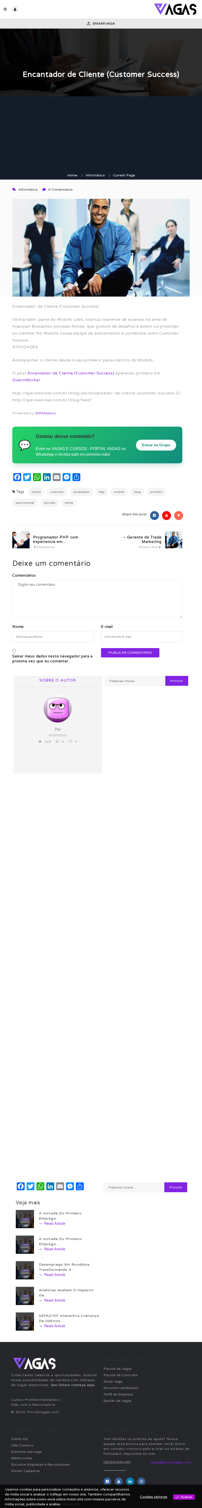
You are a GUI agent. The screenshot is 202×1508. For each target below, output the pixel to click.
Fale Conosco (22, 1445)
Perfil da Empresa (118, 1394)
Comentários (24, 575)
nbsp (137, 492)
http (102, 492)
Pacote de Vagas (117, 1369)
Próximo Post (149, 547)
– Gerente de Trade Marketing (142, 539)
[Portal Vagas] (149, 9)
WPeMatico (45, 413)
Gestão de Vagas (117, 1401)
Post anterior (45, 547)
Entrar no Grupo (156, 445)
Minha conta (21, 1458)
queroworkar (25, 502)
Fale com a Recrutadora (33, 1405)
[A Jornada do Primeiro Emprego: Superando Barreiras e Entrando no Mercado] (25, 1244)
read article (54, 1223)
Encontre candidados (121, 1388)
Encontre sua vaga (26, 1452)
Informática (95, 175)
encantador (81, 492)
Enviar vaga (103, 24)
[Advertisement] (101, 135)
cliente (36, 492)
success (49, 502)
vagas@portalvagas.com (171, 1462)
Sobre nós (19, 1439)
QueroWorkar (26, 380)
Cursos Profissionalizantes (35, 1400)
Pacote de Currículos (120, 1375)
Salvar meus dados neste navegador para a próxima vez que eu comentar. (52, 658)
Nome (18, 626)
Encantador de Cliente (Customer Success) (71, 373)
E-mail (107, 626)
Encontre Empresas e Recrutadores (40, 1464)
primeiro (156, 492)
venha (69, 502)
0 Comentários (60, 189)
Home (72, 175)
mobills (119, 492)
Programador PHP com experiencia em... (55, 539)
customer (57, 492)
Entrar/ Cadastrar (25, 1471)
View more (70, 1504)
